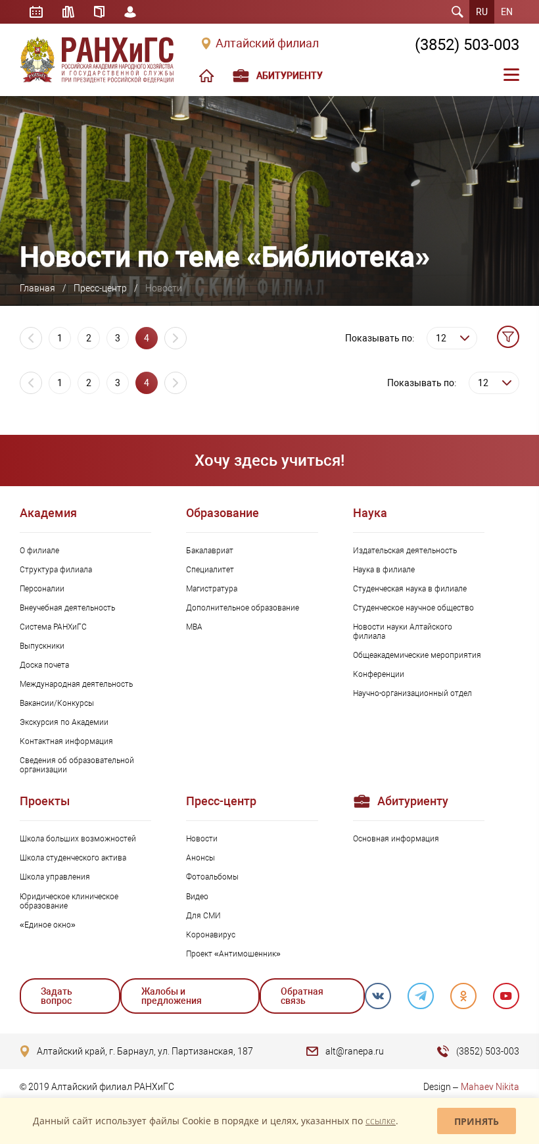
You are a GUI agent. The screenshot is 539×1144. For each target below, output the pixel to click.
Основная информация (396, 838)
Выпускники (42, 646)
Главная (37, 288)
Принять (476, 1121)
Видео (197, 896)
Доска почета (44, 665)
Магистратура (211, 588)
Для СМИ (203, 915)
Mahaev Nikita (490, 1087)
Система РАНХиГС (53, 627)
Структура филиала (56, 569)
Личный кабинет (130, 12)
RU (482, 12)
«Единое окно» (48, 925)
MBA (194, 627)
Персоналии (42, 588)
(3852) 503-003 (467, 45)
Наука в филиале (384, 569)
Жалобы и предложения (171, 996)
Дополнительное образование (242, 607)
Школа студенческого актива (73, 857)
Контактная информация (66, 741)
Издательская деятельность (405, 550)
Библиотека (68, 12)
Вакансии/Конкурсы (57, 703)
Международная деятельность (76, 684)
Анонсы (200, 857)
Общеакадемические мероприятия (417, 655)
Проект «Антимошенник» (233, 953)
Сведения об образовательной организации (77, 765)
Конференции (378, 674)
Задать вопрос (56, 996)
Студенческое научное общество (413, 607)
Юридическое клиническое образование (69, 901)
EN (507, 12)
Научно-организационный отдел (412, 693)
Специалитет (210, 569)
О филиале (39, 550)
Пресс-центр (100, 288)
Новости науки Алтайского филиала (402, 631)
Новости (202, 838)
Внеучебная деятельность (67, 607)
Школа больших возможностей (78, 838)
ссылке (380, 1120)
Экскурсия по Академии (64, 722)
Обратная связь (302, 996)
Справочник (99, 12)
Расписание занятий (36, 12)
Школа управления (55, 877)
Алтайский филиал (267, 43)
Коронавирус (210, 934)
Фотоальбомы (212, 877)
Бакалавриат (209, 550)
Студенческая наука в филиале (410, 588)
